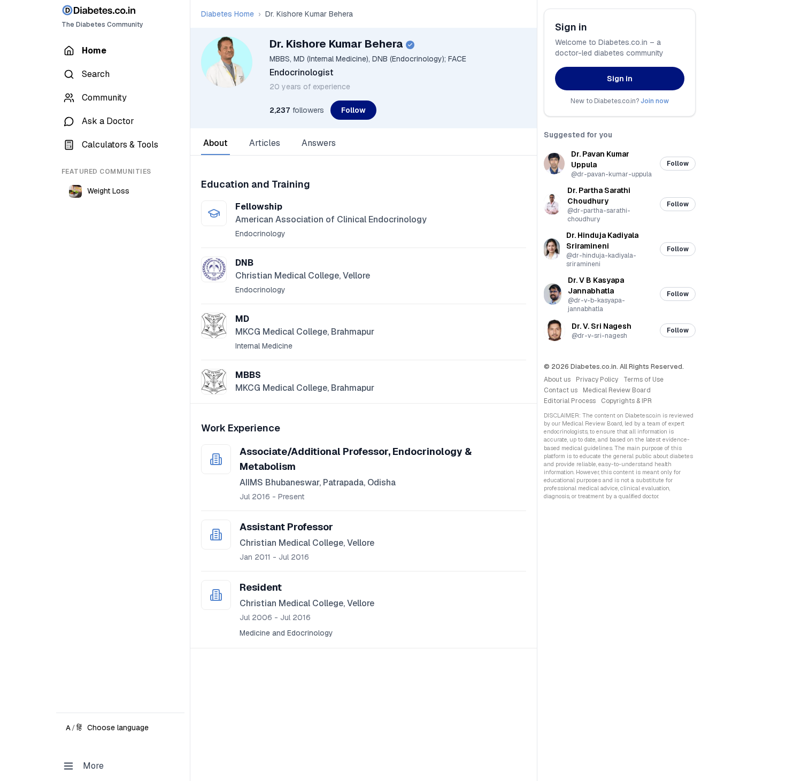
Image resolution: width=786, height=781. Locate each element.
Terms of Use (643, 379)
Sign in (620, 78)
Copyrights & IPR (626, 401)
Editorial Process (570, 401)
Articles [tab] (264, 143)
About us (557, 379)
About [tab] (215, 143)
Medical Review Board (617, 390)
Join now (655, 101)
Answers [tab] (319, 143)
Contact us (560, 390)
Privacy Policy (597, 379)
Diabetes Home (227, 14)
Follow (353, 110)
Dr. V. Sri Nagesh (601, 326)
